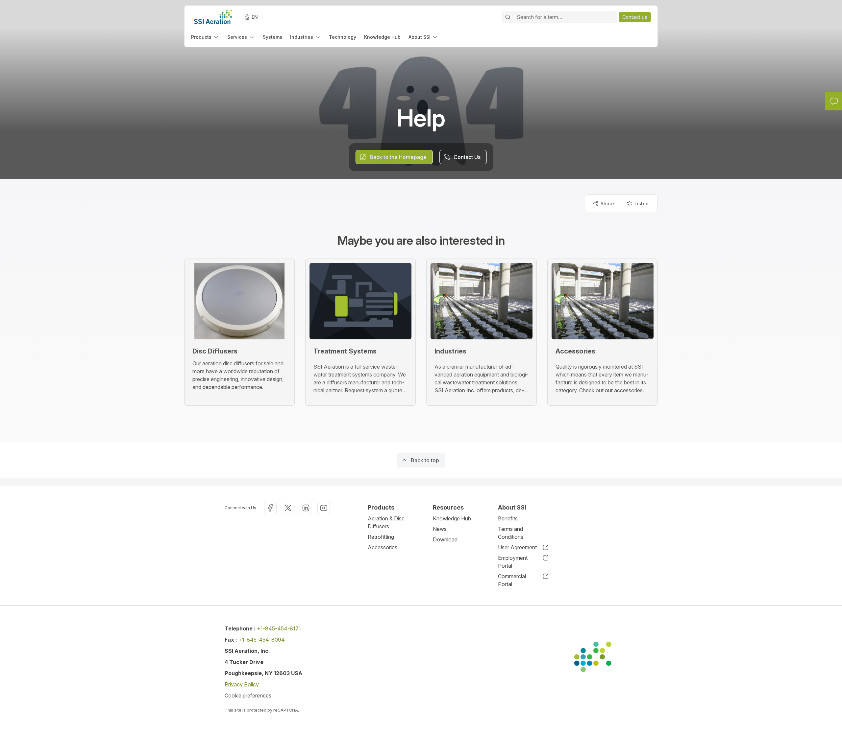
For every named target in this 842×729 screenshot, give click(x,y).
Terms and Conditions (510, 533)
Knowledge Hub (452, 518)
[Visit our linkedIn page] (306, 508)
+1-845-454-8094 (261, 639)
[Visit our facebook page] (270, 508)
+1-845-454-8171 (279, 628)
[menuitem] (205, 37)
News (440, 529)
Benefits (508, 518)
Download (445, 539)
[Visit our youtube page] (323, 508)
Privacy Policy (242, 684)
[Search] (508, 17)
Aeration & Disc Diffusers (386, 522)
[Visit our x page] (288, 508)
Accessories (382, 547)
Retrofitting (381, 537)
